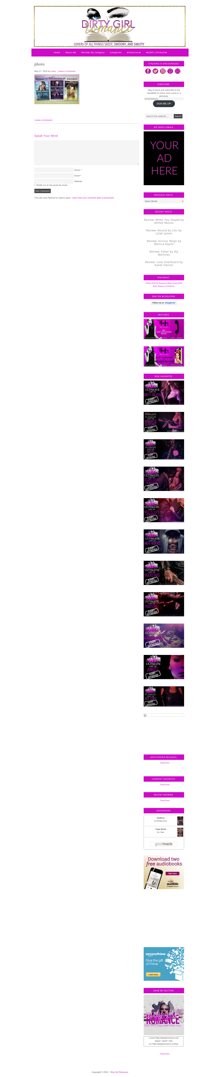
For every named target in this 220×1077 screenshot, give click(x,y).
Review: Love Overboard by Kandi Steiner (164, 263)
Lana (53, 71)
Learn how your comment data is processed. (93, 198)
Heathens (161, 818)
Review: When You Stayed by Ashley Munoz (164, 221)
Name (77, 170)
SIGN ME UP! (164, 103)
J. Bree (161, 832)
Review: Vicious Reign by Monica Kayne (164, 242)
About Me (70, 52)
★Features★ (134, 52)
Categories (116, 52)
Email (77, 175)
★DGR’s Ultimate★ (156, 52)
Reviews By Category (93, 52)
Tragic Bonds (160, 829)
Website (78, 181)
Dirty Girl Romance (102, 19)
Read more (165, 763)
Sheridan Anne (162, 821)
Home (57, 52)
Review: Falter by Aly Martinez (164, 253)
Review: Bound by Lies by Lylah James (164, 232)
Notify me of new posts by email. (52, 185)
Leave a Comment (66, 71)
